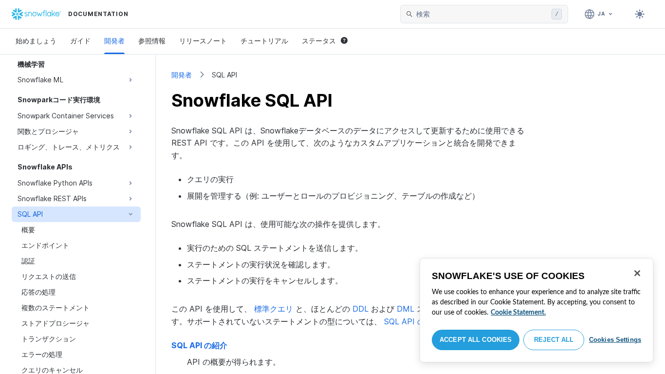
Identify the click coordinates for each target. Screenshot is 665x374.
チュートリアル (264, 41)
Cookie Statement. (518, 312)
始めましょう (36, 41)
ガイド (80, 41)
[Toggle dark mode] (639, 14)
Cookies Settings (615, 339)
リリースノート (203, 41)
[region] (536, 310)
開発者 (114, 41)
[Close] (637, 273)
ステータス (319, 41)
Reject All (553, 339)
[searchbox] (482, 14)
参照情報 (152, 41)
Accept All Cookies (476, 339)
